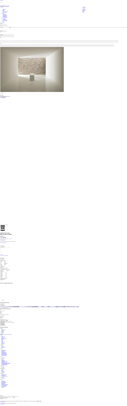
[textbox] (3, 24)
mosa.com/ (7, 320)
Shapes (3, 10)
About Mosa (4, 18)
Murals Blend (4, 237)
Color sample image (6, 255)
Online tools (4, 14)
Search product (84, 7)
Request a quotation (4, 242)
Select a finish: (1, 317)
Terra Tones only (3, 315)
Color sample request (5, 17)
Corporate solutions (5, 20)
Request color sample (3, 97)
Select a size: (1, 316)
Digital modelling (5, 16)
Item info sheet (2, 255)
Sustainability (4, 19)
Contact (4, 21)
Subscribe (14, 397)
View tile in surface (2, 324)
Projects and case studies (5, 11)
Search (10, 27)
